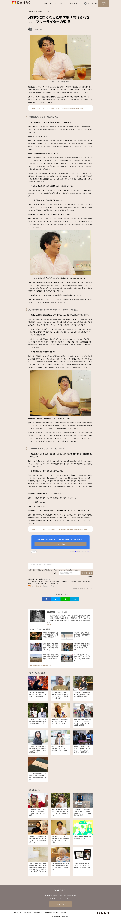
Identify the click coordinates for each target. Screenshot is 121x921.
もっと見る (60, 904)
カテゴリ (53, 3)
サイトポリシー (38, 912)
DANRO (77, 551)
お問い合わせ (27, 912)
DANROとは (73, 3)
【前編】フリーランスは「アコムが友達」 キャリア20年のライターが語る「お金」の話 (57, 108)
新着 (45, 3)
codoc (88, 551)
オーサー (63, 3)
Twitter (49, 624)
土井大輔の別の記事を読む (39, 665)
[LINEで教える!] (65, 599)
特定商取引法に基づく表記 (51, 912)
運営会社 (63, 912)
